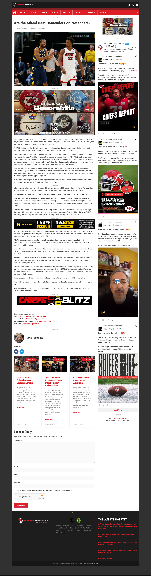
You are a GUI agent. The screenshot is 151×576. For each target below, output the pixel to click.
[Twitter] (129, 5)
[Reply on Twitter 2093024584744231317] (100, 133)
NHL (54, 12)
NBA (43, 12)
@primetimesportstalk (30, 324)
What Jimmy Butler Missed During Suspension (81, 380)
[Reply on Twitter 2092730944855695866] (100, 405)
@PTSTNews (25, 316)
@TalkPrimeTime (39, 316)
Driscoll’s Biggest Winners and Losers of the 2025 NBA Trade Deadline (53, 382)
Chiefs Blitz (107, 60)
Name (16, 466)
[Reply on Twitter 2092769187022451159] (100, 216)
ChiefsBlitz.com (118, 419)
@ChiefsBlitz (118, 59)
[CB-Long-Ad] (54, 304)
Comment (18, 440)
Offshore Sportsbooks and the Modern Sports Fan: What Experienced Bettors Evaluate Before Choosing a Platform (117, 526)
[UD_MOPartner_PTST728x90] (54, 229)
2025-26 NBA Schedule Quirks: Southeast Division (25, 380)
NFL (21, 12)
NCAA (65, 12)
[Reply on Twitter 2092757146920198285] (100, 320)
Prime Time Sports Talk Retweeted (112, 56)
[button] (137, 12)
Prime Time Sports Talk (35, 319)
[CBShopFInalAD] (54, 134)
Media (90, 12)
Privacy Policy (94, 563)
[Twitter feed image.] (118, 106)
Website (17, 483)
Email (16, 475)
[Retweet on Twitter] (101, 56)
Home (14, 12)
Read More (20, 408)
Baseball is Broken (105, 558)
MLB (32, 12)
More (102, 12)
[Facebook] (133, 5)
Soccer (77, 12)
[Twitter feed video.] (118, 282)
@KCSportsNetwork (130, 71)
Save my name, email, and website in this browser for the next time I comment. (44, 491)
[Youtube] (137, 5)
